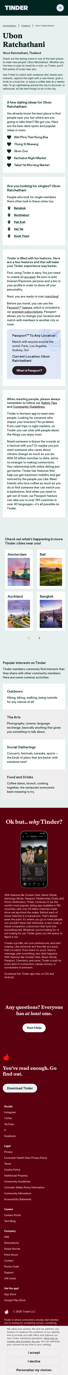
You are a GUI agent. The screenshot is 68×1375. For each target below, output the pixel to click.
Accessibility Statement (17, 1199)
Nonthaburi (21, 215)
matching (51, 296)
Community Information (17, 1193)
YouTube (9, 1124)
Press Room (11, 1254)
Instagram (10, 1112)
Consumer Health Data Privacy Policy (25, 1158)
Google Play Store (14, 1300)
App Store (10, 1294)
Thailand (25, 25)
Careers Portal (12, 1215)
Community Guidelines (29, 406)
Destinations (9, 25)
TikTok (8, 1118)
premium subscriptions (27, 312)
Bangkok (20, 208)
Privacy (8, 1152)
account (29, 277)
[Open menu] (60, 8)
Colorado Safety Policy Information (24, 1187)
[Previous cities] (29, 638)
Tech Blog (10, 1221)
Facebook (10, 1136)
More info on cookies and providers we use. (32, 1339)
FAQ (6, 1237)
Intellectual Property (16, 1175)
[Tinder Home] (16, 8)
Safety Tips (49, 403)
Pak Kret (19, 222)
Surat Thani (21, 236)
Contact (8, 1260)
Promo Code (11, 1266)
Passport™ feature (19, 307)
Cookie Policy (12, 1169)
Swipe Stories (12, 1249)
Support (9, 1272)
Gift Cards (10, 1278)
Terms (7, 1164)
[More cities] (39, 638)
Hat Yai (18, 229)
